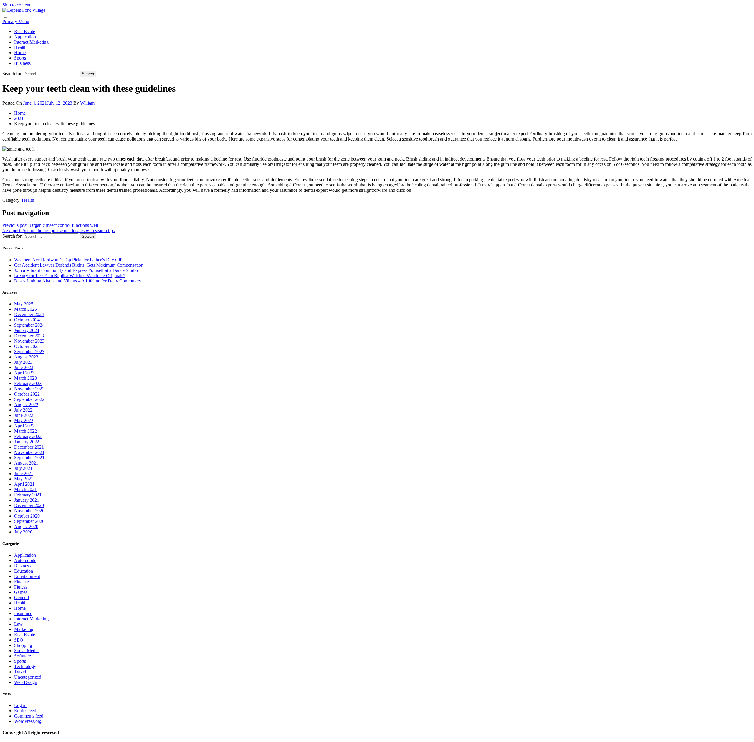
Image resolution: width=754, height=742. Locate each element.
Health (20, 47)
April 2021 (24, 484)
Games (20, 592)
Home (20, 52)
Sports (20, 57)
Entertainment (27, 576)
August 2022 (26, 404)
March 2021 (25, 489)
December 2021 (29, 447)
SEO (18, 639)
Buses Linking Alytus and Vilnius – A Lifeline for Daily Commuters (77, 280)
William (87, 102)
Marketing (23, 629)
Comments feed (28, 715)
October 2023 (27, 346)
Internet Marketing (31, 41)
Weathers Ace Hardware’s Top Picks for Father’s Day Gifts (69, 259)
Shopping (23, 645)
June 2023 (23, 367)
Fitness (20, 586)
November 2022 (29, 388)
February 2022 (28, 436)
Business (22, 63)
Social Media (26, 650)
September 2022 (29, 399)
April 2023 (24, 372)
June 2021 (23, 473)
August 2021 (26, 462)
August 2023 (26, 356)
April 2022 (24, 425)
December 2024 (29, 314)
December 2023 (29, 335)
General (21, 597)
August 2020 (26, 526)
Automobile (25, 560)
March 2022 (25, 431)
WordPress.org (28, 721)
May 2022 (23, 420)
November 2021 (29, 452)
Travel (20, 671)
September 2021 (29, 457)
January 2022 (26, 441)
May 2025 (23, 303)
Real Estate (24, 31)
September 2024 (29, 325)
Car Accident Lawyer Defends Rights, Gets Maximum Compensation (78, 264)
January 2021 (26, 500)
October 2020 (27, 515)
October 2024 (27, 319)
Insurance (23, 613)
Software (22, 655)
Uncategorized (27, 677)
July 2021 (23, 468)
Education (23, 571)
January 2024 (26, 330)
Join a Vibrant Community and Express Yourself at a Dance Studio (76, 270)
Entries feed (25, 710)
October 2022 (27, 393)
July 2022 (23, 409)
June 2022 (23, 415)
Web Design (25, 682)
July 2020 (23, 531)
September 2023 (29, 351)
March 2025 (25, 309)
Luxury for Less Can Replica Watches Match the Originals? (69, 275)
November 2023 (29, 340)
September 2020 (29, 521)
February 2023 (28, 383)
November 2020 (29, 510)
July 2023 (23, 362)
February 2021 (28, 494)
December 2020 (29, 505)
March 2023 (25, 378)
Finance (21, 581)
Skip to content (16, 4)
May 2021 (23, 478)
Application (25, 36)
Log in (20, 705)
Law (18, 624)
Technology (25, 666)
